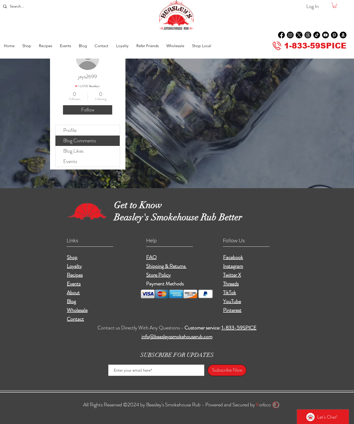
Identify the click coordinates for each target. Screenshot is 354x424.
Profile (69, 130)
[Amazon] (343, 35)
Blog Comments (79, 140)
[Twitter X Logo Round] (299, 35)
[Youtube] (325, 35)
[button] (334, 5)
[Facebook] (281, 35)
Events (70, 161)
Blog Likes (73, 151)
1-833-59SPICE (239, 327)
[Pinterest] (334, 35)
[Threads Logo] (308, 35)
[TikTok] (316, 35)
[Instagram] (290, 35)
